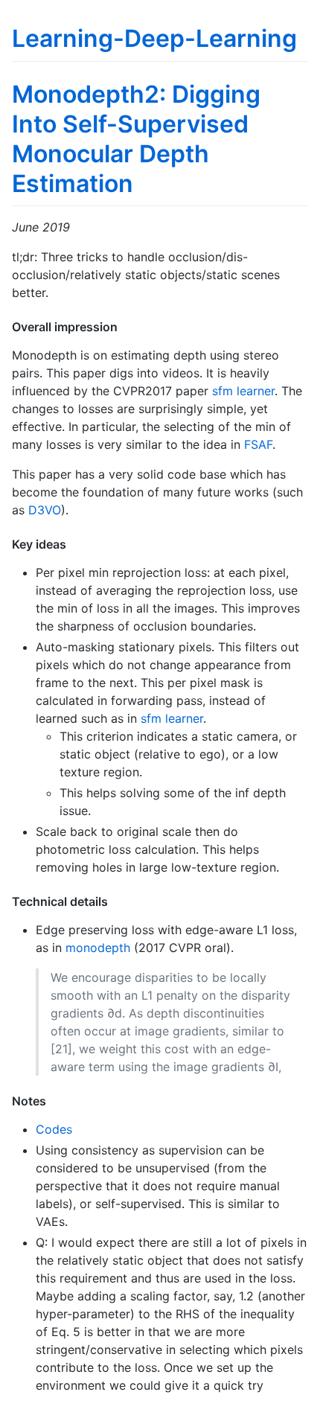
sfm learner (243, 390)
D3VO (44, 509)
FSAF (258, 444)
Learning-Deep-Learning (154, 38)
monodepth (97, 947)
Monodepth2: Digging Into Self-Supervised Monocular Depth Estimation (136, 139)
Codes (54, 1129)
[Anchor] (123, 326)
